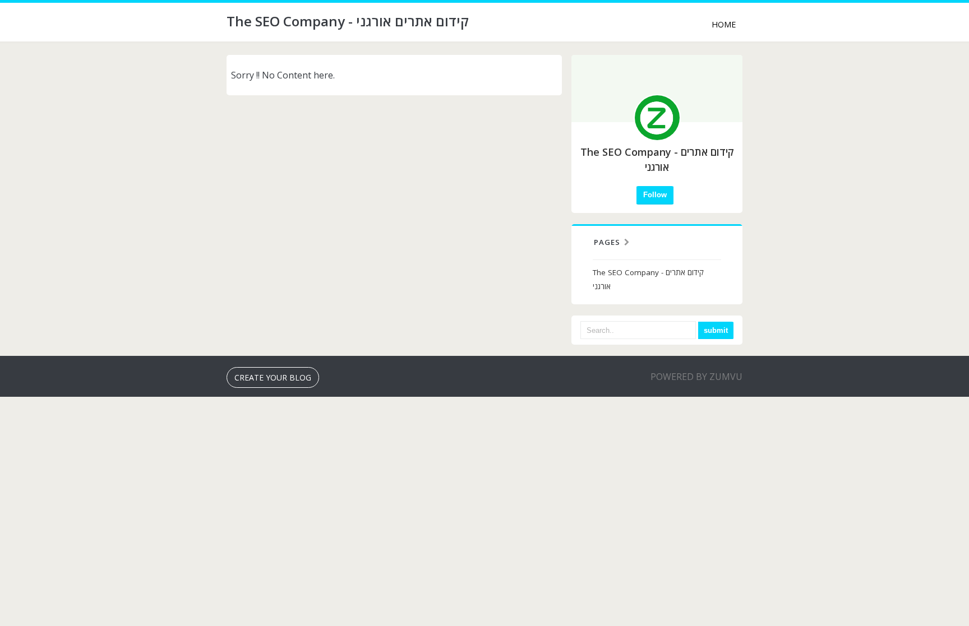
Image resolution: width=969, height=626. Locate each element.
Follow (655, 195)
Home (724, 24)
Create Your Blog (272, 377)
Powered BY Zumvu (696, 376)
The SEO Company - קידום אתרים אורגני (648, 279)
